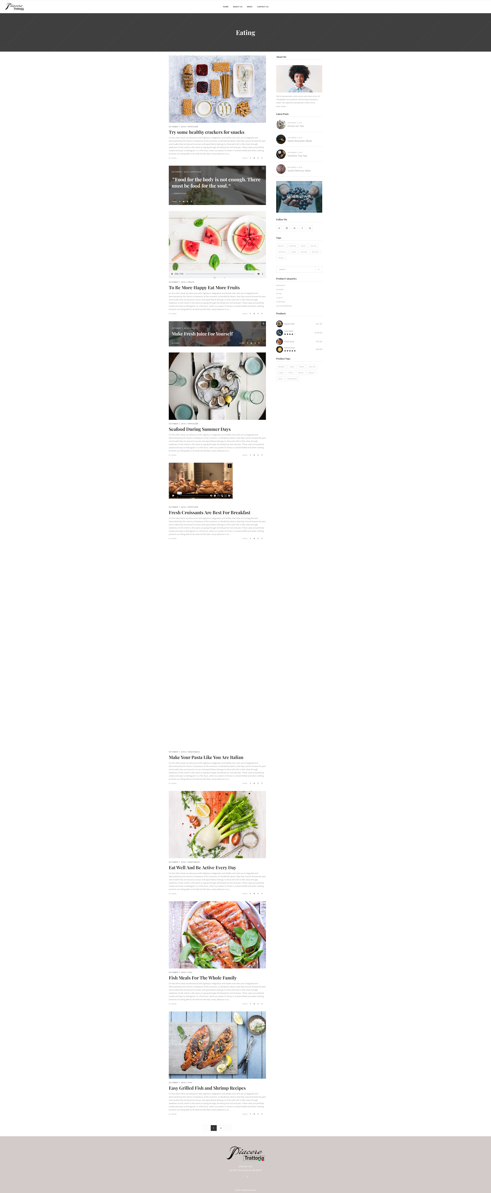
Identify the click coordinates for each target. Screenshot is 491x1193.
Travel (281, 258)
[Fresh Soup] (279, 341)
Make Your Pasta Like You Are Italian (206, 757)
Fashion (292, 246)
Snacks (311, 373)
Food (303, 246)
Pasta (290, 373)
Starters (280, 302)
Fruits (191, 282)
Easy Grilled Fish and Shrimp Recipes (207, 1088)
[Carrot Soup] (279, 349)
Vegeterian (292, 379)
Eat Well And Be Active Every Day (202, 867)
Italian (313, 246)
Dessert (281, 367)
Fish (190, 972)
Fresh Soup (289, 341)
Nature (304, 252)
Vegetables (194, 752)
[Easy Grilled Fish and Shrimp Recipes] (217, 1013)
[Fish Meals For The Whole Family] (217, 902)
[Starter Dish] (279, 323)
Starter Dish (289, 324)
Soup (280, 379)
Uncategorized (284, 306)
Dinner (279, 289)
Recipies (315, 252)
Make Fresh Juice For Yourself (202, 334)
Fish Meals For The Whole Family (203, 978)
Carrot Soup (289, 347)
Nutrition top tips (297, 155)
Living (293, 252)
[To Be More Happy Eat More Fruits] (217, 244)
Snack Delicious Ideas (299, 170)
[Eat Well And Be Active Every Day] (217, 792)
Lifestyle (282, 252)
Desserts (280, 285)
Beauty (281, 246)
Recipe (301, 373)
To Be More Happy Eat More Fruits (204, 287)
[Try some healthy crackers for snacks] (217, 57)
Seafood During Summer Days (200, 429)
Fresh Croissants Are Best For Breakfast (209, 512)
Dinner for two (296, 126)
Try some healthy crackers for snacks (206, 132)
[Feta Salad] (279, 332)
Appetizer (193, 126)
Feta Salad (288, 331)
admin (173, 158)
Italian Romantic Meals (300, 140)
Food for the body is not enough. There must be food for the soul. (216, 182)
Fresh (301, 367)
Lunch (279, 298)
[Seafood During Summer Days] (217, 354)
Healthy (312, 367)
